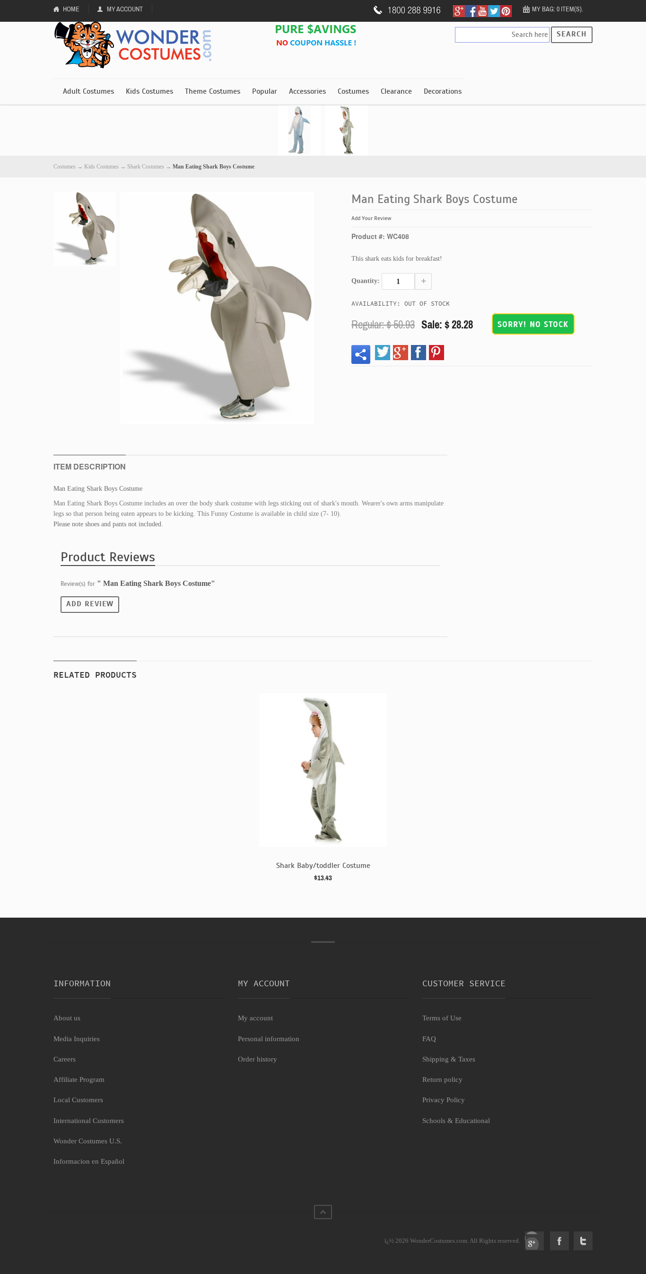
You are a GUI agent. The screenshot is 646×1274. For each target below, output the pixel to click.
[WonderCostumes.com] (136, 45)
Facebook (559, 1240)
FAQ (429, 1039)
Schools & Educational (456, 1120)
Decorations (443, 91)
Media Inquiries (76, 1039)
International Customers (88, 1120)
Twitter (583, 1240)
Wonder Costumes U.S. (87, 1141)
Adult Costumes (88, 91)
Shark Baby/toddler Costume (323, 865)
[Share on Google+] (400, 352)
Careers (64, 1059)
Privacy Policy (443, 1100)
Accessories (307, 91)
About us (66, 1018)
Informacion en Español (88, 1161)
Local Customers (78, 1100)
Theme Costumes (212, 91)
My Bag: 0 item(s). (557, 9)
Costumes (353, 91)
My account (255, 1018)
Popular (264, 91)
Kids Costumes (149, 91)
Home (71, 9)
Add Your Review (371, 218)
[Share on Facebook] (418, 352)
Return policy (442, 1079)
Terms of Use (442, 1018)
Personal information (268, 1039)
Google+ (534, 1240)
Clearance (396, 91)
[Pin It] (436, 352)
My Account (125, 9)
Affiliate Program (79, 1079)
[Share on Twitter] (382, 352)
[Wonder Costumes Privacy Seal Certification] (92, 1235)
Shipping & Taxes (448, 1059)
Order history (257, 1059)
